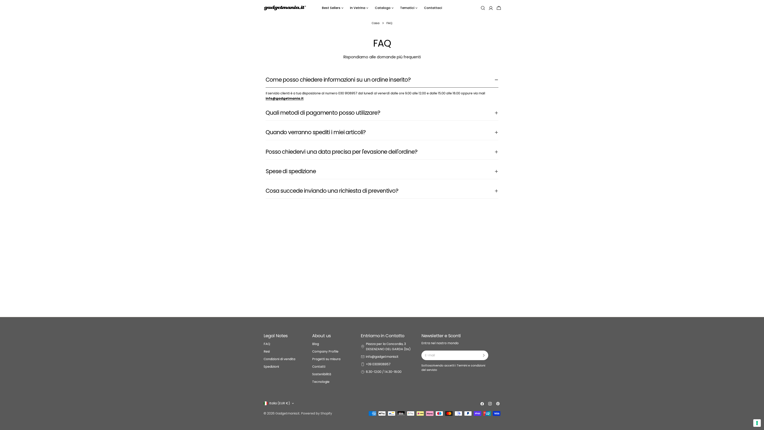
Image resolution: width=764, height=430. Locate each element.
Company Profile (325, 351)
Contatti (318, 366)
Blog (315, 344)
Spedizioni (271, 366)
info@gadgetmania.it (382, 356)
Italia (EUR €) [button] (279, 403)
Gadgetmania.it (287, 413)
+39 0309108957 (378, 364)
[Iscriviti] (483, 355)
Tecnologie (320, 381)
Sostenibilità (321, 374)
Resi (267, 351)
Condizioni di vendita (279, 359)
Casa (375, 23)
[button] (483, 8)
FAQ (267, 344)
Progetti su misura (326, 359)
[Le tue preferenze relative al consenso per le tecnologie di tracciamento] (757, 423)
